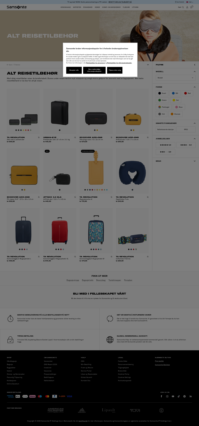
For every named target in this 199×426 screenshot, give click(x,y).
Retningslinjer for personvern (95, 63)
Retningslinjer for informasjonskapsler (119, 63)
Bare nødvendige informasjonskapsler (94, 70)
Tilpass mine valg (115, 70)
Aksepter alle (74, 70)
